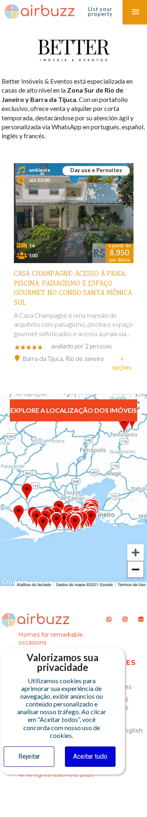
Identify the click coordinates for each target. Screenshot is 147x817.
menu (135, 12)
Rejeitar (29, 756)
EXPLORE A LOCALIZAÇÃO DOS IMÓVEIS (73, 410)
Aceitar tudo (90, 756)
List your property (100, 11)
